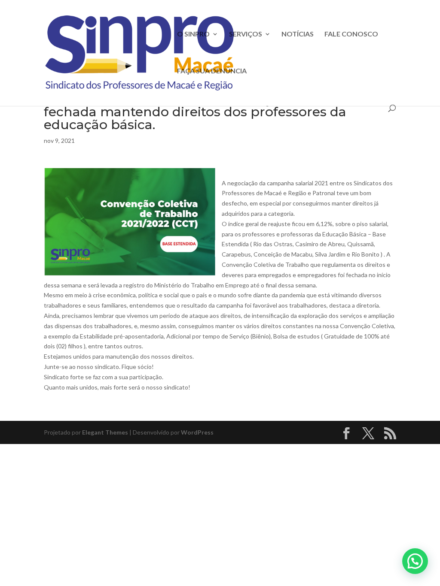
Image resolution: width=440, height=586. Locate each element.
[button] (415, 561)
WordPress (197, 432)
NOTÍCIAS (297, 34)
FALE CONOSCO (351, 34)
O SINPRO (193, 34)
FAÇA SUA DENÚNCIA (212, 71)
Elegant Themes (105, 432)
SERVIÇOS (245, 34)
